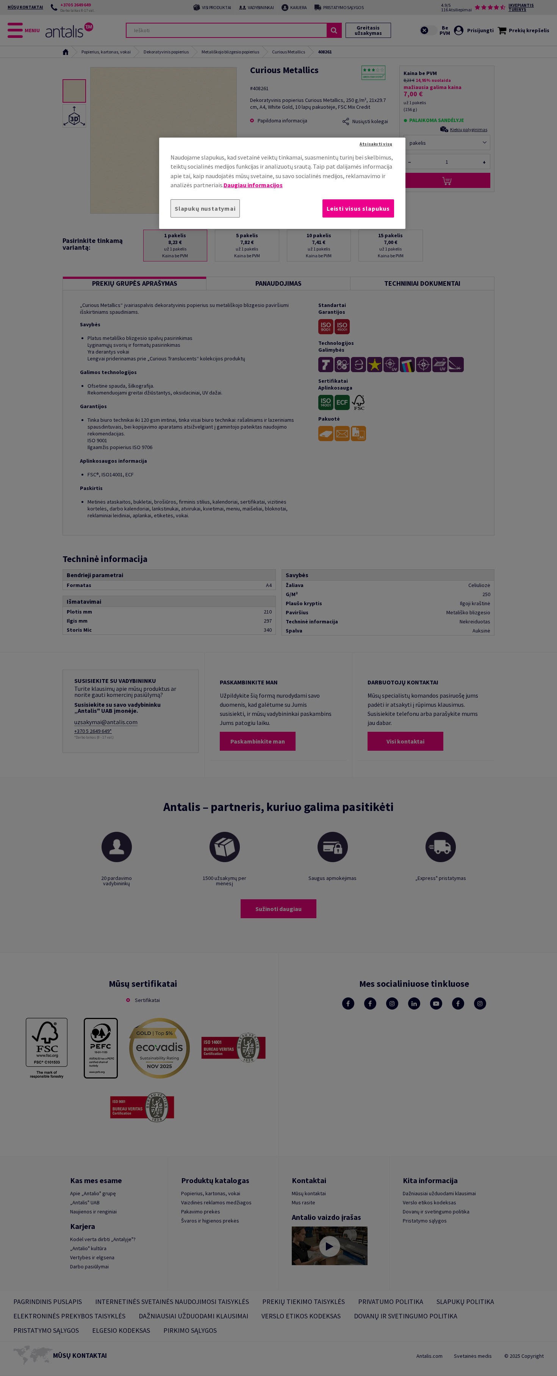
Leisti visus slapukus (358, 208)
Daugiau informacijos (253, 185)
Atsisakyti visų (376, 144)
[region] (282, 183)
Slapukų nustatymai (205, 208)
